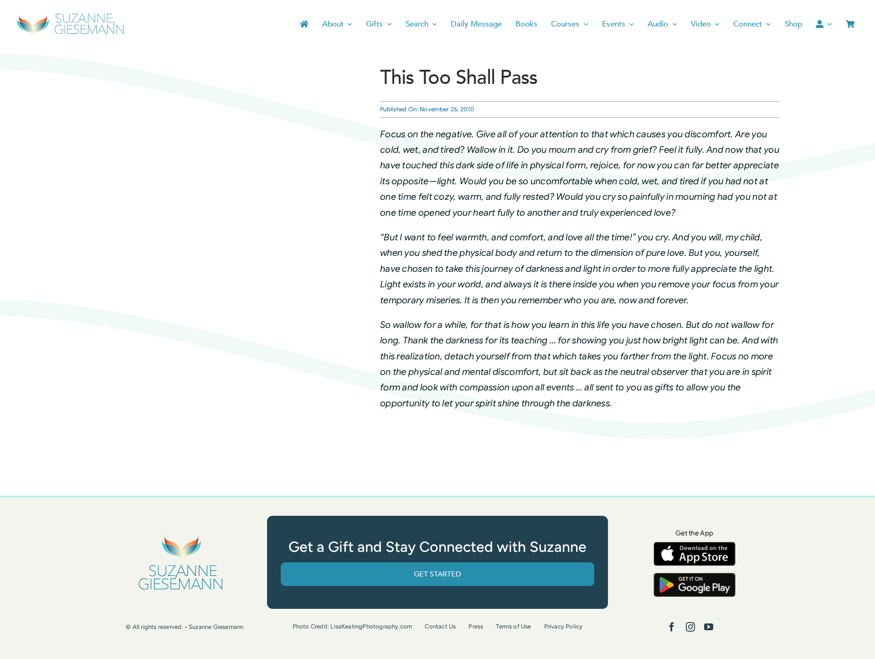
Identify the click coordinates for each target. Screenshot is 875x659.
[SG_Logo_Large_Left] (70, 15)
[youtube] (708, 627)
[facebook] (671, 627)
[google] (695, 577)
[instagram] (690, 627)
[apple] (695, 546)
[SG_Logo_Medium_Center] (180, 536)
